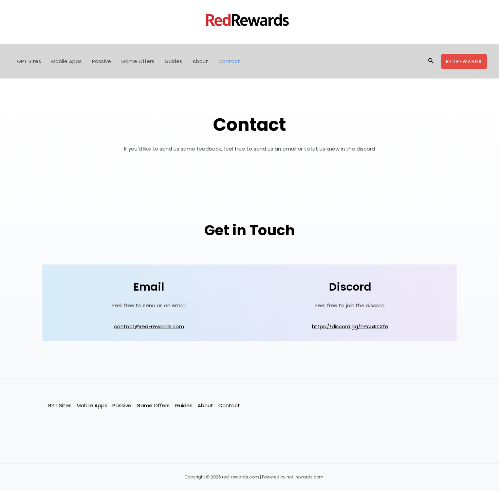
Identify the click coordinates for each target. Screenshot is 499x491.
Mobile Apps (66, 61)
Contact (229, 61)
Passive (101, 61)
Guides (173, 61)
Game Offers (137, 61)
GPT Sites (29, 61)
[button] (431, 61)
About (200, 61)
